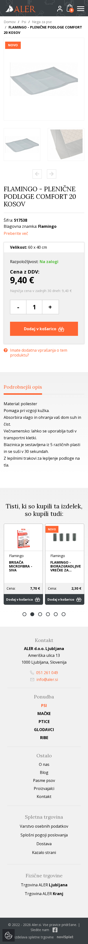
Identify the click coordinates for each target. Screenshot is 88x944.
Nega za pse (42, 21)
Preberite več (16, 233)
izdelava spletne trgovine (34, 937)
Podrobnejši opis (23, 387)
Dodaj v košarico (40, 328)
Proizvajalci (44, 788)
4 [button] (48, 614)
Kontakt (44, 796)
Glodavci (44, 729)
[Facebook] (55, 929)
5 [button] (56, 614)
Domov (10, 21)
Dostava (44, 843)
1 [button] (24, 614)
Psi (24, 21)
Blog (44, 772)
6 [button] (64, 614)
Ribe (44, 737)
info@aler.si (46, 679)
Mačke (44, 713)
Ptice (44, 721)
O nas (44, 764)
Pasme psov (44, 780)
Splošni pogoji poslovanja (44, 835)
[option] (22, 144)
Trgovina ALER (44, 885)
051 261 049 (46, 672)
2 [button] (32, 614)
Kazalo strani (44, 852)
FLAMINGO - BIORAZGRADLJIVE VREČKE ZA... (42, 566)
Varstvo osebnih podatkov (44, 826)
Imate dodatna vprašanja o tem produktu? (38, 352)
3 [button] (40, 614)
